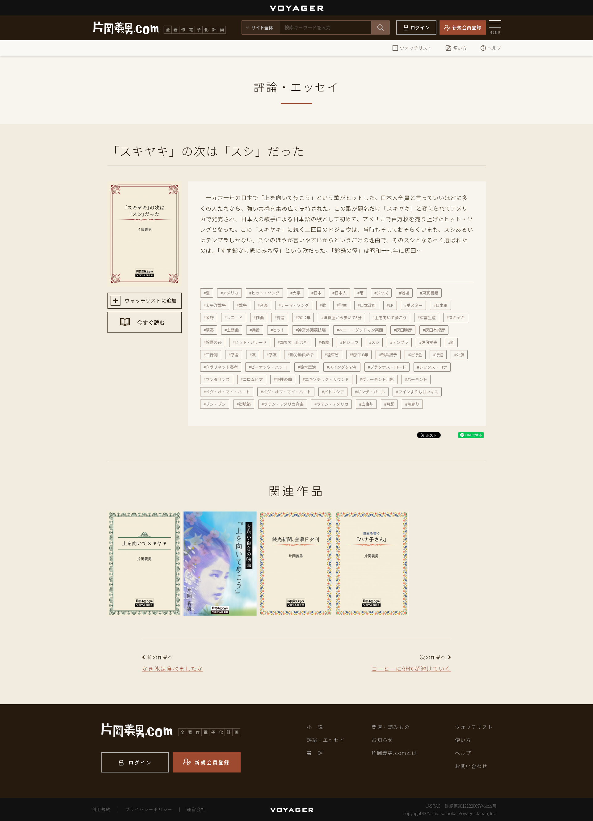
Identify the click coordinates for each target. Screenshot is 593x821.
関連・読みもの (391, 726)
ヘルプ (494, 47)
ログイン (420, 27)
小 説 (315, 726)
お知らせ (382, 739)
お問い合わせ (471, 766)
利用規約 (101, 809)
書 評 (315, 752)
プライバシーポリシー (149, 809)
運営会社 (196, 809)
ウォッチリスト (416, 47)
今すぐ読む (150, 322)
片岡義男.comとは (394, 752)
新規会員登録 (467, 27)
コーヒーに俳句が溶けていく (411, 668)
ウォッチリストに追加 (150, 300)
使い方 (460, 47)
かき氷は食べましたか (172, 668)
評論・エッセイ (326, 739)
